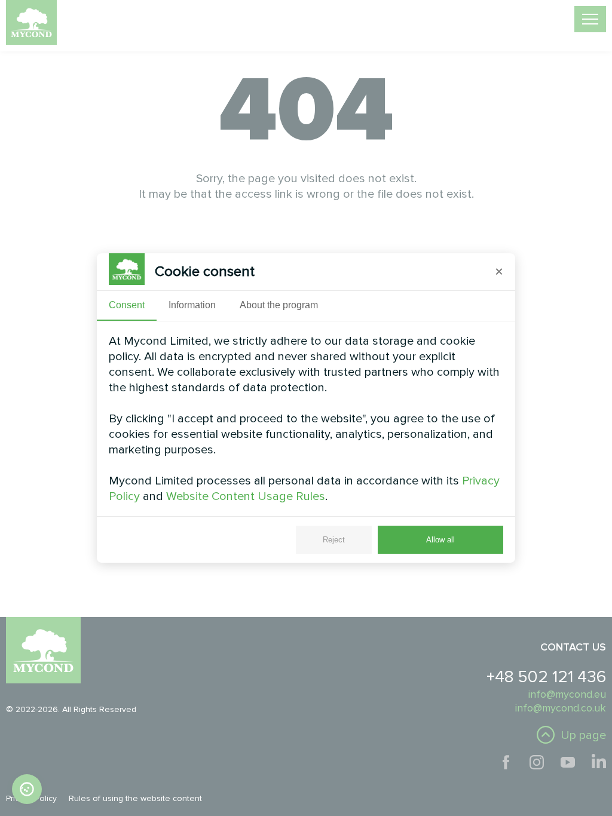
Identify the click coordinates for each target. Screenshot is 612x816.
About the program (279, 305)
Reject (334, 539)
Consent (127, 305)
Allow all (440, 539)
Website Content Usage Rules (245, 496)
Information (192, 305)
